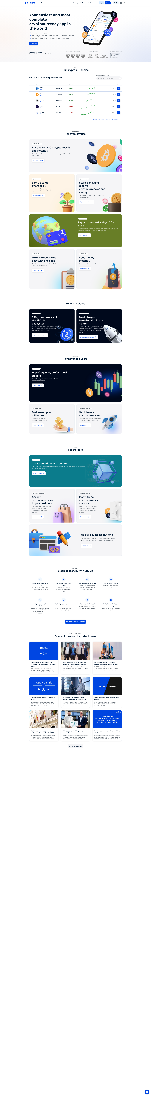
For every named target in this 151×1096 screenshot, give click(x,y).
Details (114, 88)
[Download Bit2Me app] (116, 2)
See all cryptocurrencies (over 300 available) (106, 120)
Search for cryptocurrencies (102, 75)
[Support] (147, 1092)
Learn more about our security (75, 622)
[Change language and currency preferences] (120, 2)
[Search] (124, 2)
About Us (90, 3)
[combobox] (109, 78)
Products (58, 3)
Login (101, 3)
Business (67, 3)
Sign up (108, 3)
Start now (34, 43)
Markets (43, 3)
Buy (119, 88)
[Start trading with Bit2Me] (99, 29)
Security (75, 3)
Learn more (85, 546)
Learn (50, 3)
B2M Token (83, 3)
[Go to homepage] (30, 2)
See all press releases (75, 746)
